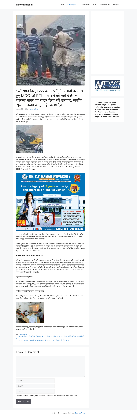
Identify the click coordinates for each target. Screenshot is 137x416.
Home (62, 4)
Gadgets (116, 4)
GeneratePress (80, 413)
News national (24, 4)
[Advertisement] (108, 43)
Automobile (86, 4)
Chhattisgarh (71, 4)
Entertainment (105, 4)
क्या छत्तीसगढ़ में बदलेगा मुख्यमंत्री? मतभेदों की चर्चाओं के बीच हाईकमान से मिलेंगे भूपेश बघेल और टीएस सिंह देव (43, 340)
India (94, 4)
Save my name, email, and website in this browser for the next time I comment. (48, 396)
